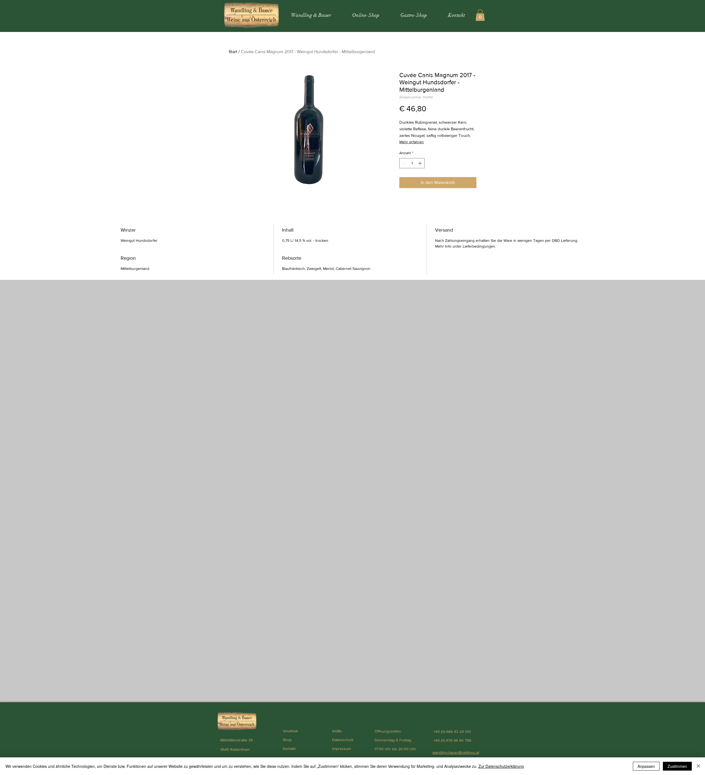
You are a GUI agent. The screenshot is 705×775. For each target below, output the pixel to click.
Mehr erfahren (411, 142)
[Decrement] (403, 163)
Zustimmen (677, 766)
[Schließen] (698, 766)
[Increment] (420, 163)
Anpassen (646, 766)
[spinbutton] (412, 163)
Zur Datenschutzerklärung (501, 766)
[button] (480, 15)
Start (233, 51)
